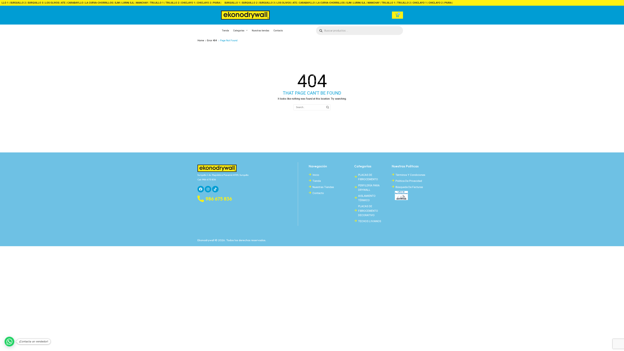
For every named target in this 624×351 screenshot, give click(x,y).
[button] (9, 341)
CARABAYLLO (73, 2)
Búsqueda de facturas (409, 187)
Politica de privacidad (409, 180)
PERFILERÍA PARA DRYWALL (369, 187)
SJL (130, 2)
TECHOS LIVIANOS (369, 221)
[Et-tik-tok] (215, 189)
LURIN (122, 2)
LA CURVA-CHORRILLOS (97, 2)
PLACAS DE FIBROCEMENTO (368, 177)
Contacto (318, 193)
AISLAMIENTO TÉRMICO (367, 198)
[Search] (328, 107)
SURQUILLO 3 (33, 2)
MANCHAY (140, 2)
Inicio (315, 174)
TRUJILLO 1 (154, 2)
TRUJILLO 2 (170, 2)
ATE (61, 2)
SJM (114, 2)
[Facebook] (200, 189)
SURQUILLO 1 (230, 2)
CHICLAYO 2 (202, 2)
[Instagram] (208, 189)
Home (201, 40)
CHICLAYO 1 (186, 2)
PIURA (214, 2)
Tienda (316, 180)
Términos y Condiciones (410, 174)
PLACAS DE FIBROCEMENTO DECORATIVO (368, 211)
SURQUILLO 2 (16, 2)
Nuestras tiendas (323, 187)
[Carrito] (397, 15)
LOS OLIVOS (50, 2)
